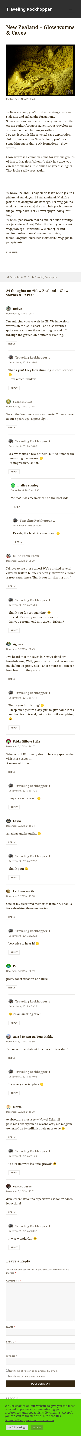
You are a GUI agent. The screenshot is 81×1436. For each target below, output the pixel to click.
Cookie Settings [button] (17, 1427)
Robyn (17, 308)
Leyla (17, 821)
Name (10, 1327)
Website (11, 1356)
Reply (11, 343)
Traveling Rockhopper (29, 9)
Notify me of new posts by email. (27, 1376)
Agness (18, 644)
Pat (15, 966)
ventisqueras (22, 1186)
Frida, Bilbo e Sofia (26, 741)
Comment (13, 1280)
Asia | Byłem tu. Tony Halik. (33, 1036)
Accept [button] (37, 1427)
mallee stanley (28, 485)
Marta (17, 1107)
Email (11, 1341)
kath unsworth (23, 891)
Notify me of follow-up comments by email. (33, 1370)
